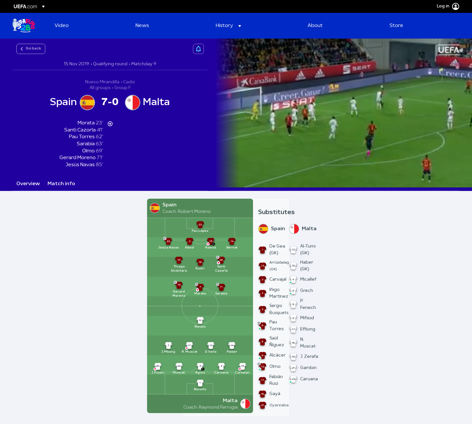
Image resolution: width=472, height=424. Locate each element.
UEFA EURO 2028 (24, 25)
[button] (228, 26)
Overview (28, 184)
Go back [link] (33, 48)
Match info (61, 184)
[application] (340, 113)
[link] (61, 26)
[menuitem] (87, 26)
